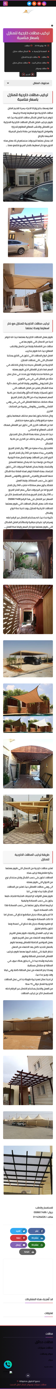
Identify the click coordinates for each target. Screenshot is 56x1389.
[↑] (28, 1375)
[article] (28, 1269)
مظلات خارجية (40, 868)
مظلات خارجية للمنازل (29, 57)
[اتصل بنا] (7, 1364)
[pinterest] (39, 3)
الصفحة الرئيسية (40, 51)
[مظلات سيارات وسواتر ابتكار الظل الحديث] (28, 11)
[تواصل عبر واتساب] (7, 1372)
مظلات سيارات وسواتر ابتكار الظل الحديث (28, 1384)
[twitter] (29, 3)
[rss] (34, 3)
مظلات (44, 57)
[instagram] (44, 3)
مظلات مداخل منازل (20, 62)
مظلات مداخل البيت (39, 62)
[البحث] (5, 3)
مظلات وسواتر (41, 68)
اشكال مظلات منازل (20, 51)
